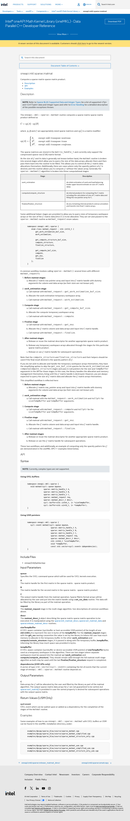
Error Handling (77, 105)
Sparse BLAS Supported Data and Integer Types (59, 102)
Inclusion (29, 779)
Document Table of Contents (64, 65)
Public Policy (41, 779)
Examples (29, 88)
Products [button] (18, 4)
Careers (85, 774)
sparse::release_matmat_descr (34, 623)
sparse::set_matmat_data (90, 621)
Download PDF (114, 21)
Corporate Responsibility (103, 774)
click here (81, 43)
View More (62, 34)
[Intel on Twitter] (32, 788)
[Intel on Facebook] (26, 788)
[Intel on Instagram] (50, 788)
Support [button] (31, 4)
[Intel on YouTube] (44, 788)
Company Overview (34, 774)
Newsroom (64, 774)
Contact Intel (51, 774)
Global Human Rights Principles (54, 810)
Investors (76, 774)
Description (30, 83)
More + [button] (59, 4)
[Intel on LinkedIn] (37, 788)
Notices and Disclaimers (43, 808)
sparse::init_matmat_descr (66, 621)
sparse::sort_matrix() (29, 689)
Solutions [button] (45, 4)
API (26, 86)
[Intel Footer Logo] (10, 793)
